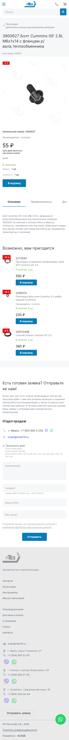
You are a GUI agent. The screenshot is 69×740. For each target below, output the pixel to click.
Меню (4, 4)
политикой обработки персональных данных (27, 527)
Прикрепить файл (15, 445)
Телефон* (10, 488)
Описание (14, 201)
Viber (46, 431)
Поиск (63, 11)
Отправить (34, 536)
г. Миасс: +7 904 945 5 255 (25, 430)
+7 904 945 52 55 (57, 4)
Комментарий (12, 465)
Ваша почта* (12, 502)
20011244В (22, 331)
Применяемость (41, 201)
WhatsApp (51, 431)
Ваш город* (11, 514)
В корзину (14, 183)
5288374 (21, 293)
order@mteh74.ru (18, 437)
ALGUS (21, 735)
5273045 (21, 258)
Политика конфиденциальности (20, 730)
